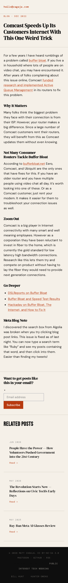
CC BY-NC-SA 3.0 (48, 553)
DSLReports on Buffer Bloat (27, 293)
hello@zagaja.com (16, 6)
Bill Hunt (17, 576)
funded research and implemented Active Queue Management (28, 85)
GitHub (37, 557)
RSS (48, 557)
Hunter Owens (39, 576)
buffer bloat (37, 60)
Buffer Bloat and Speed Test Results (34, 299)
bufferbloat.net (34, 164)
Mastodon (23, 557)
